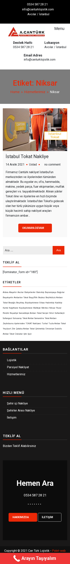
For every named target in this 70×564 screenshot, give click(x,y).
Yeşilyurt (7, 329)
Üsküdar (19, 334)
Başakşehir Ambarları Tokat (15, 297)
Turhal (45, 323)
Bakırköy (40, 292)
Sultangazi (7, 318)
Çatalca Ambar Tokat (25, 329)
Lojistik (11, 360)
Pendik (6, 313)
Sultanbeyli (60, 313)
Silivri (51, 313)
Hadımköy (49, 303)
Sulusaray (17, 318)
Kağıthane (13, 308)
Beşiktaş (20, 303)
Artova (5, 292)
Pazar (58, 308)
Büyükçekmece (32, 303)
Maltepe (37, 308)
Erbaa (42, 303)
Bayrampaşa (50, 292)
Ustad (33, 164)
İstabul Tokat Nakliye (27, 156)
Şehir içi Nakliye (17, 403)
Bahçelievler (30, 292)
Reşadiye (14, 313)
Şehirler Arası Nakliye (21, 410)
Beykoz (41, 297)
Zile (13, 329)
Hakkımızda (21, 517)
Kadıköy (58, 303)
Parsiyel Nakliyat (18, 367)
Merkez (45, 308)
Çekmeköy (40, 329)
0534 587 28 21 (37, 4)
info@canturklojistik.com (38, 9)
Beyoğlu (11, 303)
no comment (52, 164)
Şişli (30, 334)
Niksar (52, 308)
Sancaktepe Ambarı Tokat (30, 313)
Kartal (5, 308)
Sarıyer (45, 313)
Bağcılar (61, 292)
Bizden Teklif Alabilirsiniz (19, 446)
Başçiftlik (33, 297)
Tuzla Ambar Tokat (57, 323)
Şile (25, 334)
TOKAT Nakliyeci (33, 323)
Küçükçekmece (25, 308)
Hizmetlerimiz (16, 374)
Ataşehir (13, 292)
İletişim (11, 417)
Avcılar (21, 292)
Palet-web (59, 550)
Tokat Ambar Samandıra (33, 318)
